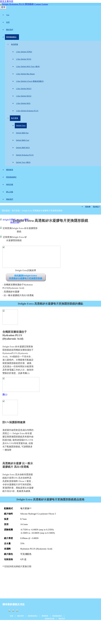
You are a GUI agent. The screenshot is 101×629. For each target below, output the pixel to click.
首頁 (8, 22)
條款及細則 (38, 624)
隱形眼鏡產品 (11, 37)
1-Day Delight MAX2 (23, 96)
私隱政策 (49, 624)
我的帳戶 (96, 207)
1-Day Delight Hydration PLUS (27, 111)
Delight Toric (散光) (23, 162)
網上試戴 (9, 192)
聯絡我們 (9, 199)
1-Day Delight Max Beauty (25, 74)
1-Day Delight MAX (23, 103)
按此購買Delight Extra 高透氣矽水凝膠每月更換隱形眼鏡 (25, 277)
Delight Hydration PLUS (25, 155)
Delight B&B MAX (23, 148)
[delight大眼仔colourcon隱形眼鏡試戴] (26, 582)
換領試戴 (9, 184)
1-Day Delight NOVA (23, 59)
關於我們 (9, 30)
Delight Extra (20, 125)
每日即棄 (14, 44)
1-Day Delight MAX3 (23, 89)
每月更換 (14, 118)
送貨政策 (27, 624)
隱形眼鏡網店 (11, 177)
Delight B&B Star (22, 133)
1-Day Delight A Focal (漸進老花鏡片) (30, 81)
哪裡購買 (9, 170)
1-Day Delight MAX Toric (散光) (28, 66)
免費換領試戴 (49, 619)
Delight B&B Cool (22, 140)
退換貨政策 (61, 624)
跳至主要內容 (6, 1)
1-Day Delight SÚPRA (24, 52)
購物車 (87, 207)
